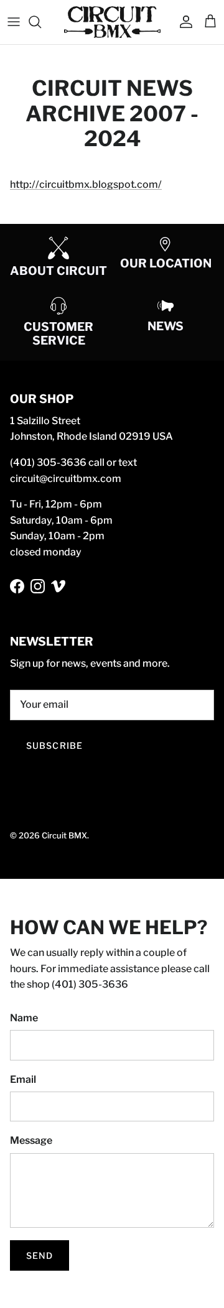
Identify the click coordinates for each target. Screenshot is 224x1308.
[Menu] (13, 21)
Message (31, 1140)
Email (23, 1079)
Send (39, 1255)
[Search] (41, 21)
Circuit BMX (64, 835)
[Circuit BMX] (112, 22)
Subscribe (54, 745)
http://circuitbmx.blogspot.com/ (86, 184)
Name (24, 1018)
